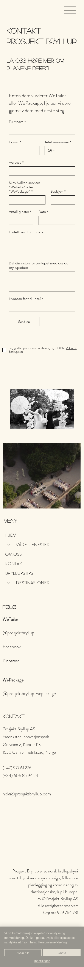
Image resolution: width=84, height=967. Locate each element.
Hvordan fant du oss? (26, 299)
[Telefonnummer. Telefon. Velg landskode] (51, 150)
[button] (73, 503)
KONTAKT (14, 564)
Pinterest (11, 660)
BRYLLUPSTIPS (19, 573)
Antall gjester (20, 212)
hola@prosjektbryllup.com (27, 793)
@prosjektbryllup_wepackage (29, 693)
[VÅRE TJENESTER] (9, 545)
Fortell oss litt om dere (26, 232)
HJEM (10, 535)
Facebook (12, 646)
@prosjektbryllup (18, 632)
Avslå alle (23, 953)
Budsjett (58, 191)
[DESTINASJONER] (9, 583)
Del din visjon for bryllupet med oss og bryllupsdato (38, 265)
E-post (15, 142)
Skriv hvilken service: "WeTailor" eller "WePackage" (24, 187)
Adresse (16, 162)
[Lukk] (78, 932)
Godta (62, 953)
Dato (43, 212)
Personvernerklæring (52, 942)
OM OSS (13, 554)
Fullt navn (17, 122)
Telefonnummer (58, 142)
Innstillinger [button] (42, 961)
